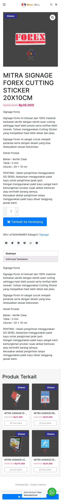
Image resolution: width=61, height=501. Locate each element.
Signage (44, 234)
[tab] (30, 253)
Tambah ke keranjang (27, 222)
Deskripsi (11, 253)
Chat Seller (17, 423)
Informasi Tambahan (17, 259)
